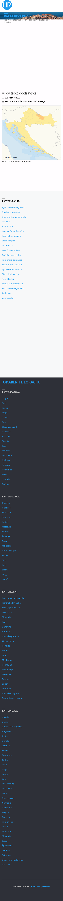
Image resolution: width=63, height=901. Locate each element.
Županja (6, 536)
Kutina (5, 522)
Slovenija (6, 836)
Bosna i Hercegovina (12, 726)
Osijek (5, 412)
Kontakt (35, 886)
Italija (4, 769)
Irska (4, 764)
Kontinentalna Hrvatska (13, 598)
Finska (5, 750)
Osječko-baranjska (11, 250)
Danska (5, 740)
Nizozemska (8, 798)
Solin (4, 474)
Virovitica (6, 512)
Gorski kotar (8, 641)
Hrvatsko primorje (11, 636)
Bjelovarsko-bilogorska (13, 207)
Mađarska (7, 788)
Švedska (6, 850)
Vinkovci (6, 450)
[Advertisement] (31, 52)
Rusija (5, 826)
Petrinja (5, 531)
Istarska (6, 221)
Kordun (5, 650)
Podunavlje (7, 669)
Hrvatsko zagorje (10, 693)
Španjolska (7, 845)
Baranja (6, 631)
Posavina (6, 674)
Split (4, 403)
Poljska (5, 812)
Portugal (6, 817)
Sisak (4, 446)
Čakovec (6, 507)
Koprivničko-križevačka (13, 231)
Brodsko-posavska (11, 212)
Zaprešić (6, 479)
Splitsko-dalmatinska (12, 269)
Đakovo (6, 503)
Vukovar (6, 465)
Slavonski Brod (9, 426)
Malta (4, 793)
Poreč (5, 579)
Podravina (7, 664)
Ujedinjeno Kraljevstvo (13, 860)
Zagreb (5, 398)
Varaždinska (8, 278)
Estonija (6, 745)
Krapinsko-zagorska (11, 236)
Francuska (7, 755)
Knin (4, 565)
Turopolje (6, 688)
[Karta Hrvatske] (7, 5)
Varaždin (6, 436)
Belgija (5, 721)
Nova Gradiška (9, 550)
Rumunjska (7, 821)
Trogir (5, 574)
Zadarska (6, 293)
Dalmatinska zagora (12, 698)
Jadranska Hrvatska (11, 602)
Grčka (5, 760)
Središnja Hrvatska (11, 607)
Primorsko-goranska (12, 259)
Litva (4, 779)
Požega (5, 484)
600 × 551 (9, 97)
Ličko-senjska (8, 240)
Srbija (4, 840)
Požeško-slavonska (11, 255)
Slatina (5, 569)
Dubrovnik (7, 455)
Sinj (4, 560)
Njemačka (7, 807)
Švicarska (6, 855)
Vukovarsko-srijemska (13, 288)
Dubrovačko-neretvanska (14, 217)
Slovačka (6, 831)
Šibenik (5, 441)
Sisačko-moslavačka (12, 264)
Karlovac (6, 431)
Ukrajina (6, 864)
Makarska (6, 545)
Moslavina (7, 660)
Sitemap (46, 886)
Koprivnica (7, 469)
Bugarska (6, 731)
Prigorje (6, 679)
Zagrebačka (7, 297)
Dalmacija (7, 612)
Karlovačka (7, 226)
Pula (4, 422)
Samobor (6, 517)
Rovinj (5, 541)
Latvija (5, 774)
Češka (5, 736)
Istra (4, 622)
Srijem (5, 683)
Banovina (6, 626)
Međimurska (8, 245)
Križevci (5, 555)
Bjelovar (6, 460)
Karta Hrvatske (16, 16)
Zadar (5, 417)
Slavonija (6, 617)
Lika (4, 655)
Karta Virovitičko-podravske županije (25, 101)
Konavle (6, 645)
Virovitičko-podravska (12, 283)
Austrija (5, 717)
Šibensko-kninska (10, 274)
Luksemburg (8, 783)
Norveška (6, 802)
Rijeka (5, 407)
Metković (6, 526)
